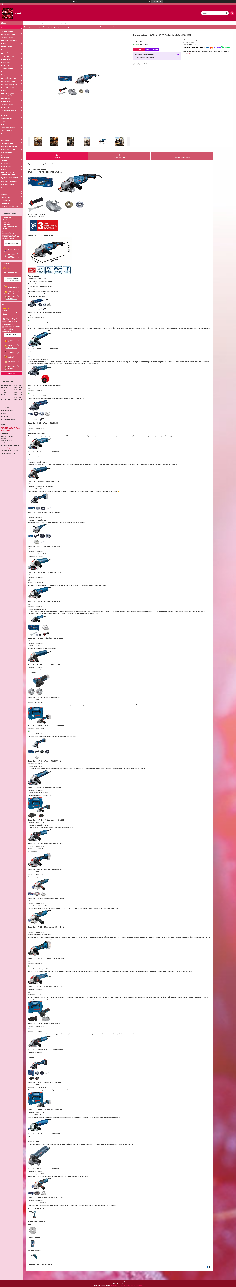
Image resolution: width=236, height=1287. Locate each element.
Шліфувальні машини (71, 27)
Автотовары (5, 140)
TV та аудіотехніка (7, 31)
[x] (209, 1267)
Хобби (3, 121)
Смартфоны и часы (7, 152)
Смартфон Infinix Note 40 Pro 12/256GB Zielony (12, 279)
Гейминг (3, 169)
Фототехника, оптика (7, 191)
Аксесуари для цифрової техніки (8, 111)
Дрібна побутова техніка (8, 53)
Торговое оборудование (8, 127)
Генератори (4, 115)
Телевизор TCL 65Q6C (11, 334)
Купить (139, 49)
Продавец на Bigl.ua (118, 1283)
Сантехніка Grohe (6, 118)
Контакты (54, 23)
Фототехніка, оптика (7, 56)
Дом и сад (4, 160)
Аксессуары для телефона (9, 206)
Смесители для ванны (8, 184)
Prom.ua (126, 1281)
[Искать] (226, 13)
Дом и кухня (5, 203)
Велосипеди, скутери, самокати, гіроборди (8, 94)
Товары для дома (6, 200)
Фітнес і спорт (5, 65)
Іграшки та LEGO (6, 59)
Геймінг (3, 43)
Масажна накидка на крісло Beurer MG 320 (11, 242)
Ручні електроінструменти (55, 27)
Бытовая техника (6, 166)
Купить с (148, 49)
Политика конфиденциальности (135, 1285)
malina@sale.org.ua (11, 448)
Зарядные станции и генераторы (7, 156)
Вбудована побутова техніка (10, 50)
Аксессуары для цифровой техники (9, 177)
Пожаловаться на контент (118, 1285)
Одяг (3, 124)
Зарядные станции (7, 37)
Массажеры (4, 188)
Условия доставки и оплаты (68, 23)
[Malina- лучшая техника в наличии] (7, 13)
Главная (26, 23)
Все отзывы (11, 373)
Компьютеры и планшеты (9, 149)
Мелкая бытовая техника (9, 146)
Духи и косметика (6, 130)
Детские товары (6, 197)
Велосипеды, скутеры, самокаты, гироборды (8, 173)
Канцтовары (5, 134)
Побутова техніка (6, 46)
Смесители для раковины (9, 181)
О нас (47, 23)
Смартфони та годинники (9, 40)
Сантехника (4, 194)
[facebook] (207, 1267)
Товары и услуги (37, 23)
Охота (3, 137)
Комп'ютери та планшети (9, 34)
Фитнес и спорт (6, 163)
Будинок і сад (42, 27)
